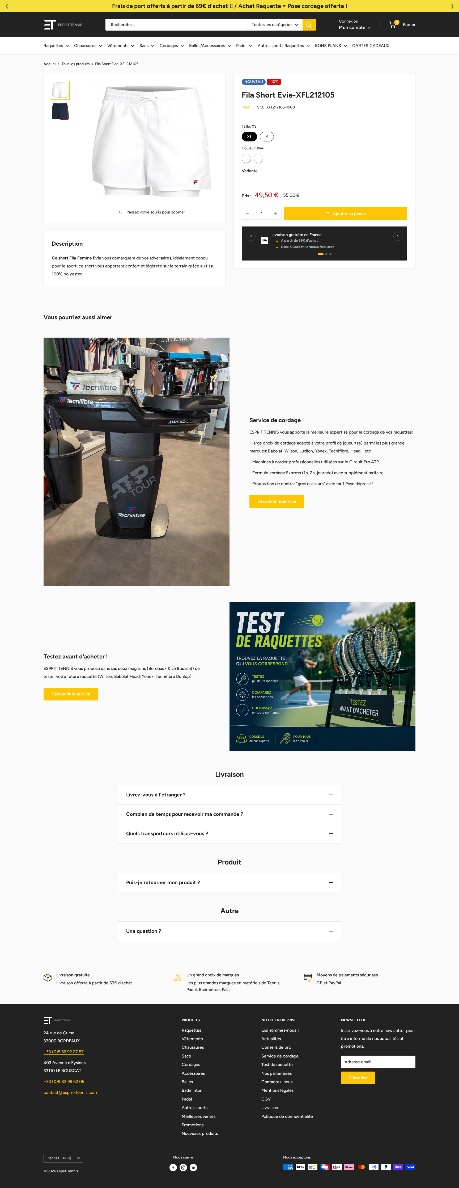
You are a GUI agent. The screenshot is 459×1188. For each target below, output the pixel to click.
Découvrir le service (276, 501)
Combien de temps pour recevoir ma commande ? (184, 814)
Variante (250, 170)
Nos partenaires (276, 1073)
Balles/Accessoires (207, 45)
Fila (245, 107)
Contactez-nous (276, 1081)
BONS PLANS (328, 45)
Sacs (143, 45)
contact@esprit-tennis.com (70, 1092)
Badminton (192, 1090)
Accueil (50, 64)
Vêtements (117, 45)
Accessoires (193, 1073)
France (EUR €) (58, 1158)
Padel (241, 45)
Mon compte (352, 27)
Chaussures (85, 45)
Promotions (192, 1124)
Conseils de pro (276, 1047)
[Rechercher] (309, 25)
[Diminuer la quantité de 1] (247, 213)
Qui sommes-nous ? (280, 1030)
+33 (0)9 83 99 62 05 (64, 1081)
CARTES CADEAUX (370, 45)
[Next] (397, 236)
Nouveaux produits (200, 1133)
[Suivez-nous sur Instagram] (183, 1167)
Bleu (246, 158)
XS (249, 135)
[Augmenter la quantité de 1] (275, 213)
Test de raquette (277, 1064)
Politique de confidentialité (287, 1116)
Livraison (269, 1107)
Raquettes (53, 45)
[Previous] (251, 236)
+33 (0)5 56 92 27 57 (64, 1051)
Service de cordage (280, 1056)
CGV (266, 1099)
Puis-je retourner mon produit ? (163, 882)
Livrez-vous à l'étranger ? (156, 795)
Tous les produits (76, 64)
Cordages (169, 45)
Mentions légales (277, 1090)
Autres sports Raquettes (281, 45)
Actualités (271, 1038)
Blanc (258, 158)
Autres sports (194, 1107)
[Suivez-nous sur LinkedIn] (193, 1167)
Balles (187, 1081)
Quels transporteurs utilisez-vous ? (167, 833)
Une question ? (143, 931)
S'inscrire (358, 1077)
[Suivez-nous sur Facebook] (173, 1167)
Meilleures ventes (198, 1116)
